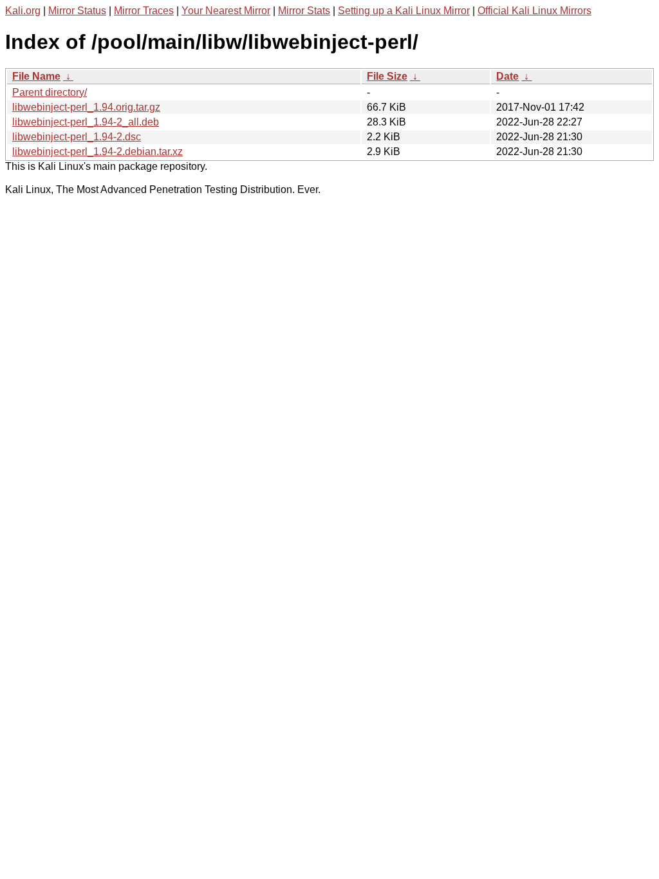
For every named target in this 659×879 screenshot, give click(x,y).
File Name (36, 76)
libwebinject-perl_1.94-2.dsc (76, 136)
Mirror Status (77, 10)
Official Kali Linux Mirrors (534, 10)
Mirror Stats (304, 10)
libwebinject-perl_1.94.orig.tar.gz (86, 107)
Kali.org (23, 10)
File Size (387, 76)
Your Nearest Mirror (225, 10)
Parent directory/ (49, 92)
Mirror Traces (144, 10)
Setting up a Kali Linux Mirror (404, 10)
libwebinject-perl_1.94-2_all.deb (85, 121)
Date (507, 76)
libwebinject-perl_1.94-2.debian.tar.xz (97, 151)
